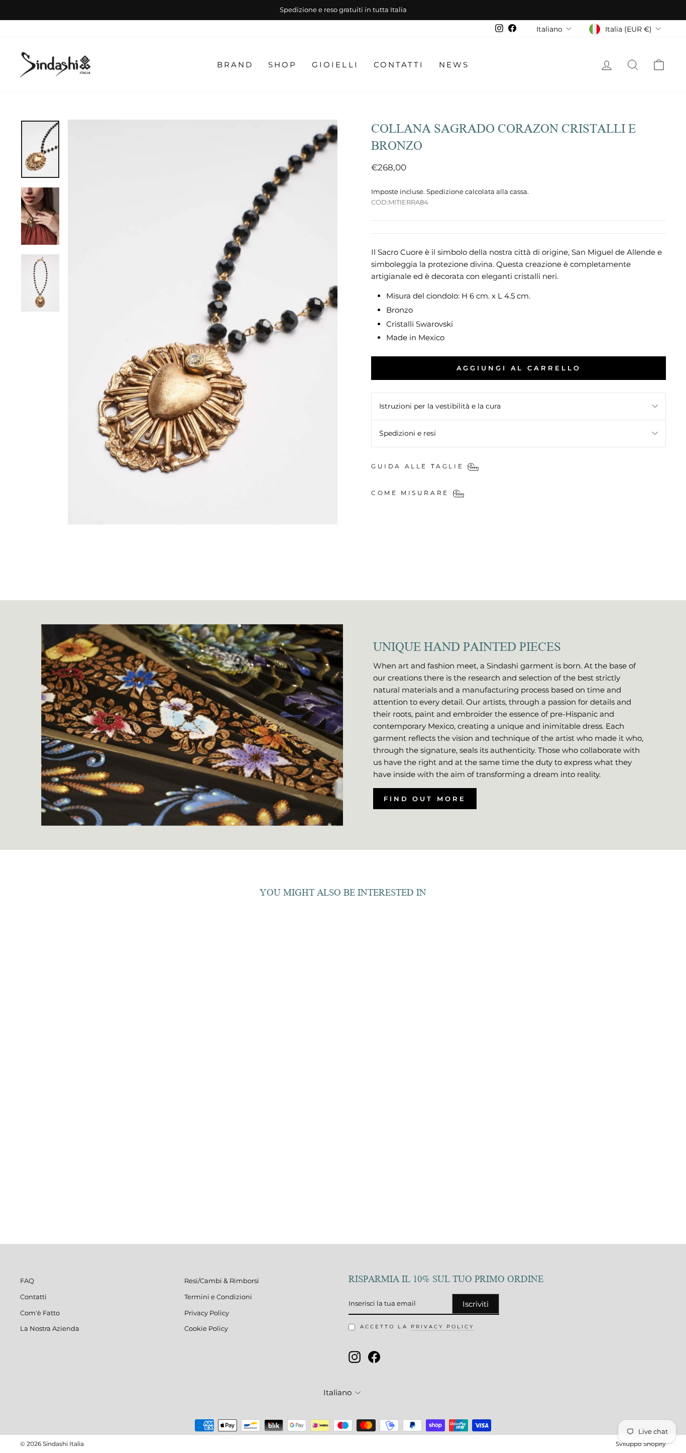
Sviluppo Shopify (641, 1443)
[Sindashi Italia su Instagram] (355, 1357)
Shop (282, 64)
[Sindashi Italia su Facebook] (374, 1357)
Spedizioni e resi (407, 433)
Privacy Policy (206, 1313)
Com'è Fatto (40, 1313)
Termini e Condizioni (218, 1297)
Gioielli (335, 64)
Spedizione (445, 192)
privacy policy (443, 1326)
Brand (235, 64)
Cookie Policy (206, 1328)
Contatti (399, 64)
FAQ (27, 1281)
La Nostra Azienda (49, 1328)
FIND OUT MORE (425, 799)
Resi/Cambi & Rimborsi (221, 1281)
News (454, 64)
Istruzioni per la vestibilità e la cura (440, 406)
